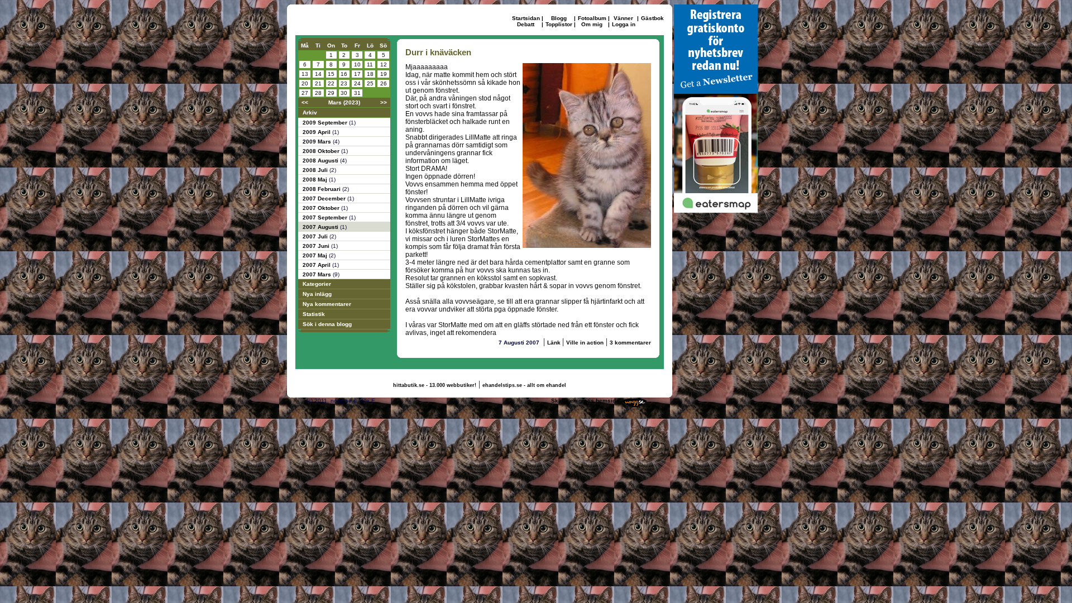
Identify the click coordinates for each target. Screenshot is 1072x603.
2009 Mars (318, 141)
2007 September (326, 217)
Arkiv (310, 112)
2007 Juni (317, 246)
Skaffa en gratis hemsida (585, 401)
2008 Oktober (322, 151)
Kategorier (317, 284)
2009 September (326, 122)
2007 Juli (316, 236)
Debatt (525, 24)
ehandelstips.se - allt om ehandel (524, 385)
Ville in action (585, 342)
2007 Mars (318, 274)
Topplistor (558, 24)
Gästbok (652, 18)
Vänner (623, 18)
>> (383, 102)
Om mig (591, 24)
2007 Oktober (322, 208)
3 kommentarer (630, 342)
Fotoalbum (592, 18)
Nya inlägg (317, 294)
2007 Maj (316, 255)
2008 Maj (316, 179)
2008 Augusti (321, 160)
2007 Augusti (321, 227)
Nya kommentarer (327, 304)
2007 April (317, 265)
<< (305, 102)
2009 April (317, 132)
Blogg (559, 18)
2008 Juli (316, 170)
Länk (554, 342)
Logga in (623, 24)
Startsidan (526, 18)
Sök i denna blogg (327, 324)
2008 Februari (322, 189)
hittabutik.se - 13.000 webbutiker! (434, 385)
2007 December (325, 198)
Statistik (314, 314)
